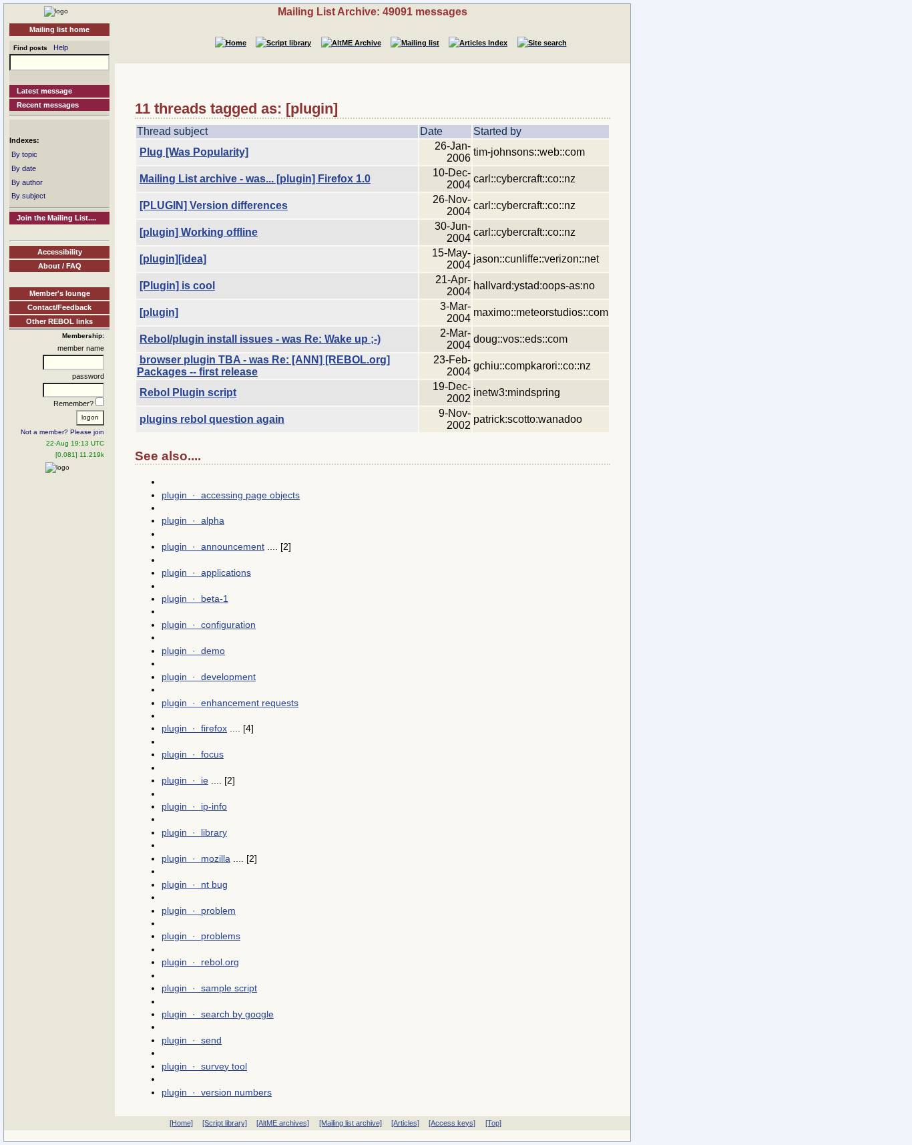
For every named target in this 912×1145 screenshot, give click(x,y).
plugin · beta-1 (195, 598)
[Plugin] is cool (177, 285)
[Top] (493, 1123)
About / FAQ (59, 266)
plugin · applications (206, 572)
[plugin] (159, 312)
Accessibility (59, 252)
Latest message (44, 91)
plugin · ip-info (194, 806)
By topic (24, 154)
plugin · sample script (209, 988)
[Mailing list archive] (350, 1123)
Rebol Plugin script (188, 392)
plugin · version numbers (217, 1092)
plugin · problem (199, 910)
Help (60, 47)
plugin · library (194, 832)
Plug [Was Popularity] (194, 152)
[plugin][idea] (173, 259)
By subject (28, 196)
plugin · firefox (194, 728)
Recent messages (48, 105)
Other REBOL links (59, 321)
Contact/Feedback (59, 307)
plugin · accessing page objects (231, 495)
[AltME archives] (282, 1123)
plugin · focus (193, 754)
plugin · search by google (218, 1014)
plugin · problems (201, 936)
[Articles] (405, 1123)
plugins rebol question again (212, 419)
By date (23, 168)
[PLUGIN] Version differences (214, 205)
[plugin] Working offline (199, 232)
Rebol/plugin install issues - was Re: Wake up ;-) (260, 339)
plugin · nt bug (195, 884)
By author (27, 182)
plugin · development (209, 676)
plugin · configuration (209, 624)
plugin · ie (185, 780)
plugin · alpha (193, 520)
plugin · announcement (213, 546)
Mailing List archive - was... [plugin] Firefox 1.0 (255, 178)
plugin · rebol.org (200, 962)
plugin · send (192, 1040)
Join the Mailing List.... (56, 218)
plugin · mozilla (196, 858)
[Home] (56, 11)
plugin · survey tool (204, 1066)
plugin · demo (193, 650)
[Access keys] (452, 1123)
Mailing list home (59, 29)
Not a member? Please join (62, 432)
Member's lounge (59, 293)
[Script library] (224, 1123)
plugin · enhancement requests (230, 702)
